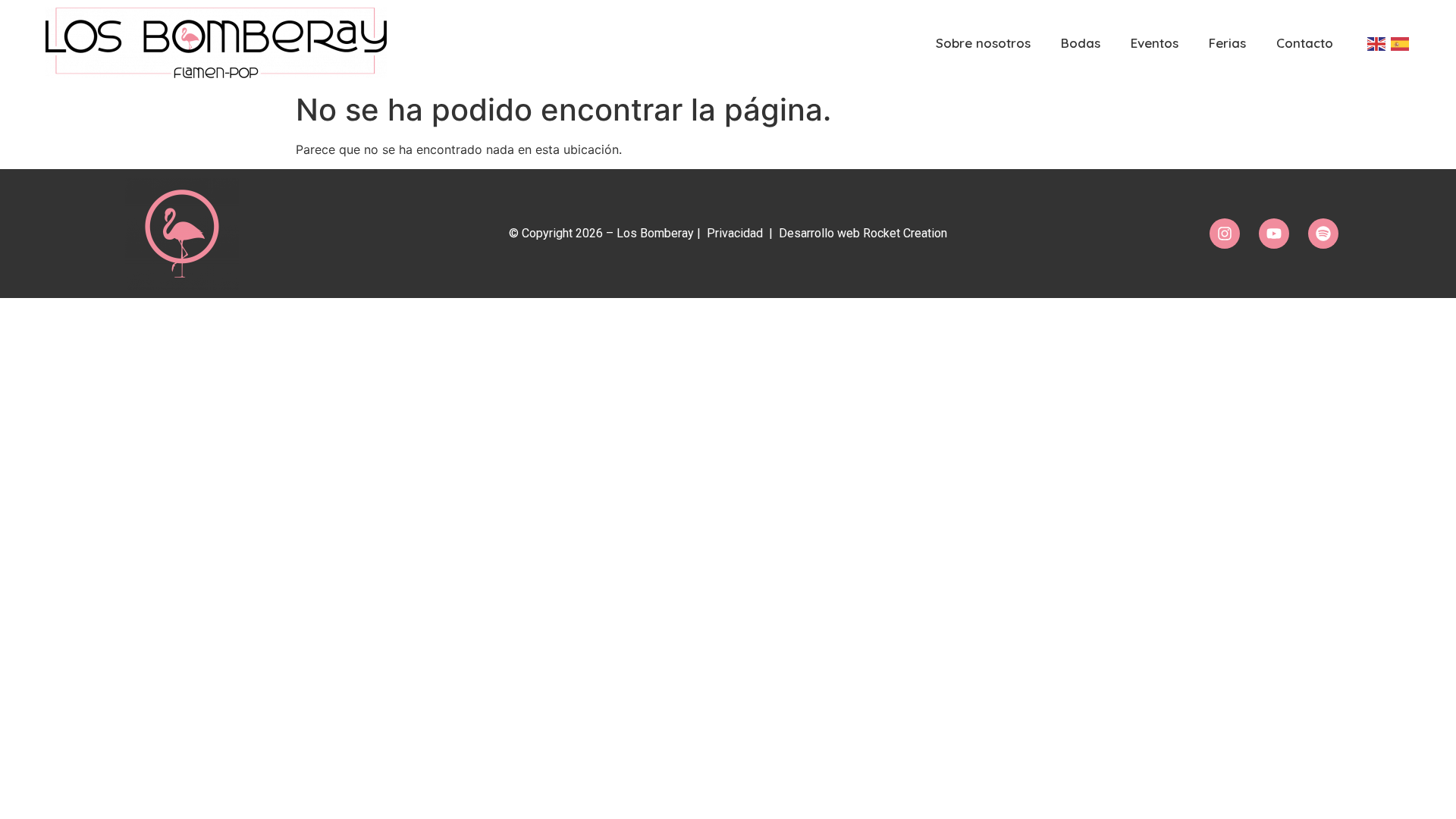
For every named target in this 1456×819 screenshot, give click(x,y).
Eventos (1154, 43)
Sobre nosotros (983, 43)
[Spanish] (1398, 43)
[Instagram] (1225, 233)
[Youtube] (1274, 233)
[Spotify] (1323, 233)
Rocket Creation (905, 233)
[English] (1375, 43)
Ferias (1227, 43)
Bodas (1080, 43)
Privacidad (735, 233)
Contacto (1304, 43)
